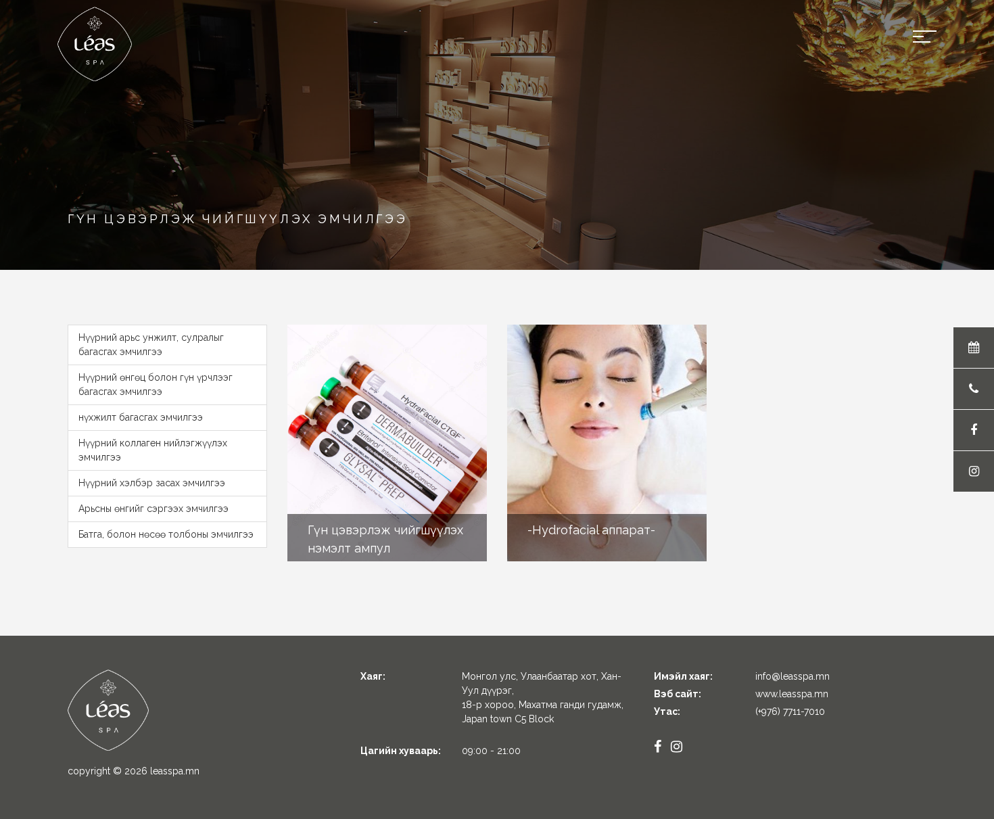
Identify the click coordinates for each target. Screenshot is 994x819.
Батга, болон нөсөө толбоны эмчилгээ (166, 534)
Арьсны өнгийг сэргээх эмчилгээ (153, 508)
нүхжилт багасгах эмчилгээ (140, 417)
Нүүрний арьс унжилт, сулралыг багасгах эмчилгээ (151, 344)
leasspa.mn (174, 771)
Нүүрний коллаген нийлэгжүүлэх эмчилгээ (152, 450)
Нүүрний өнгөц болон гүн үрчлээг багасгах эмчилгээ (155, 384)
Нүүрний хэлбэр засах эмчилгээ (151, 482)
